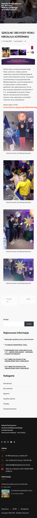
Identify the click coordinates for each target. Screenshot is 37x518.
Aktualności (7, 383)
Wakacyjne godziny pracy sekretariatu (19, 339)
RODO (15, 509)
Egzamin (6, 394)
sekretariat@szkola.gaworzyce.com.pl (18, 465)
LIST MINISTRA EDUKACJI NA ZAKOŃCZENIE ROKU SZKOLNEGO (17, 360)
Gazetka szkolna (9, 399)
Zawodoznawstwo (9, 409)
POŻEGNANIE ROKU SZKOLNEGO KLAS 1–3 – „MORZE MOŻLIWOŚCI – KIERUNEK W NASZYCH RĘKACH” (19, 352)
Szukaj (5, 319)
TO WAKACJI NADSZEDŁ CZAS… (16, 345)
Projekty (6, 404)
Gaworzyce (5, 509)
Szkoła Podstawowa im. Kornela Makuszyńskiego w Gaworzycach (11, 6)
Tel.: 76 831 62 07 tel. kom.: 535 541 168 (18, 460)
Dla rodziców (8, 388)
